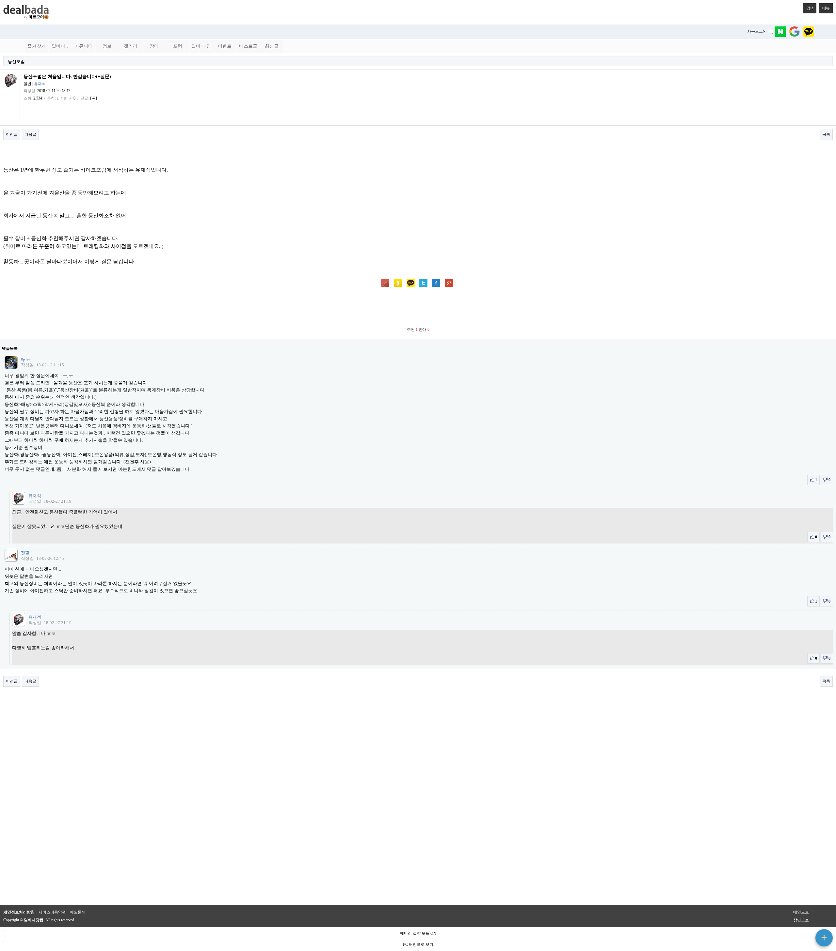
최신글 (272, 46)
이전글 (12, 134)
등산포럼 (16, 61)
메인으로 (801, 912)
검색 (809, 8)
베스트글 (248, 46)
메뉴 (825, 8)
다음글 (30, 134)
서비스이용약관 (52, 912)
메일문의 (78, 912)
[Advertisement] (418, 307)
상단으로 (801, 920)
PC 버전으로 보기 (418, 944)
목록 (826, 134)
